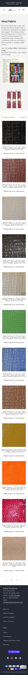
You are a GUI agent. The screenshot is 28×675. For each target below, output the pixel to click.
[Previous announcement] (3, 3)
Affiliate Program (8, 613)
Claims (5, 632)
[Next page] (22, 580)
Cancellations (7, 636)
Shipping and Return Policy (11, 640)
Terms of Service (8, 621)
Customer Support (9, 617)
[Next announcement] (25, 3)
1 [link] (6, 580)
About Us (6, 609)
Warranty (6, 644)
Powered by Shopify (21, 672)
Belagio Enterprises (11, 672)
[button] (4, 10)
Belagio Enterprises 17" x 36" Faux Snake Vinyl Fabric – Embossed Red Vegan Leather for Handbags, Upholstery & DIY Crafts (14, 526)
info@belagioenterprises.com (13, 602)
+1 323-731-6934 (14, 595)
